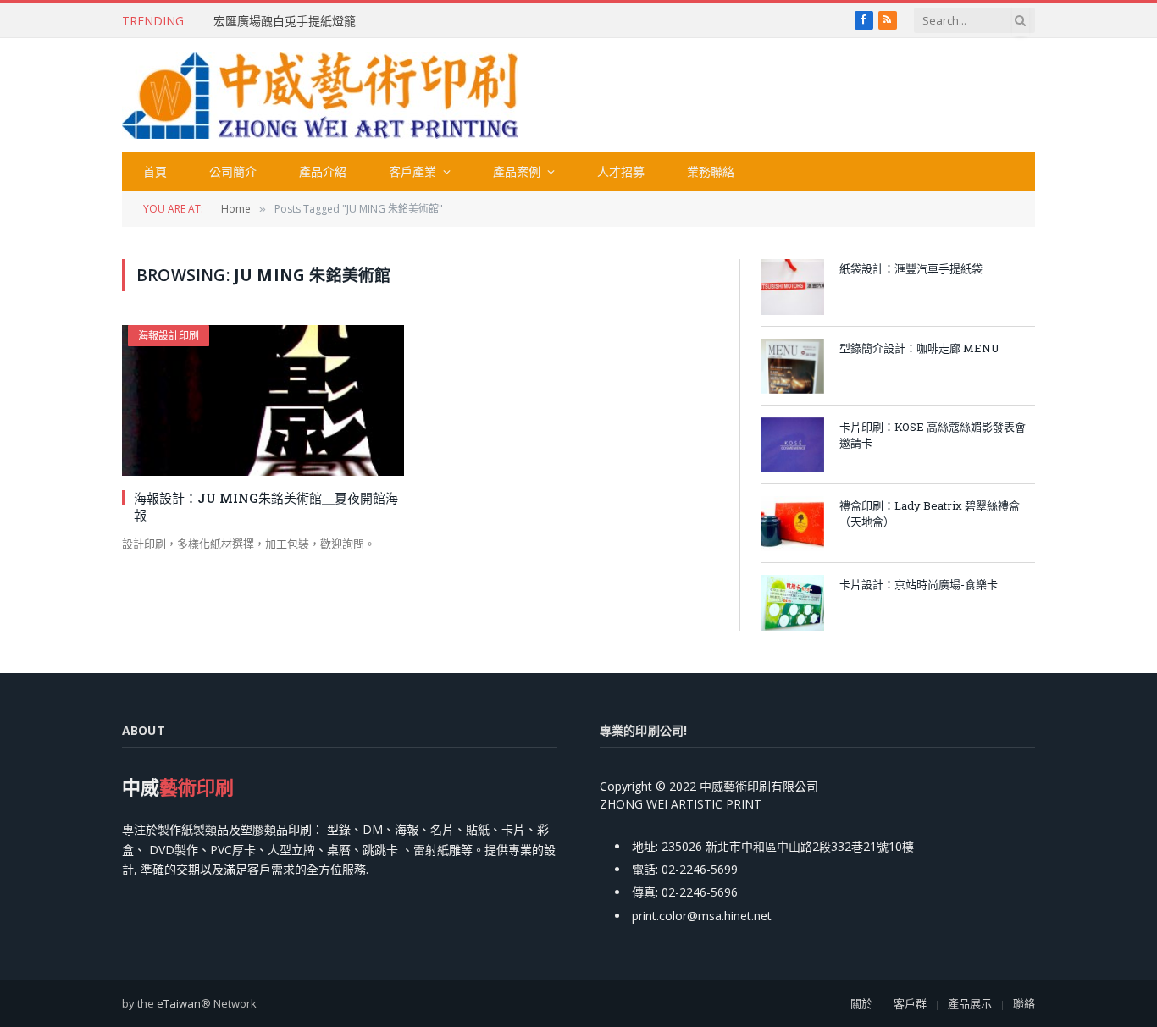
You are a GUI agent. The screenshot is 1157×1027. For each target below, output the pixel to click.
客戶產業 (412, 171)
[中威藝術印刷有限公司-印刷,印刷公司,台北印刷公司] (320, 95)
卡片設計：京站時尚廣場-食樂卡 (918, 584)
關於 (861, 1003)
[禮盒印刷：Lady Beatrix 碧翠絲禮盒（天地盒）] (792, 523)
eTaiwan (179, 1003)
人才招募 (621, 171)
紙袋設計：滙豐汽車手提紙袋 (911, 268)
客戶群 (910, 1003)
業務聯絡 (710, 171)
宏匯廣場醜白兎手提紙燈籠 (284, 21)
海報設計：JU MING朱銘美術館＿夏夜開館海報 (266, 506)
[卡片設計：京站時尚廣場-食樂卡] (792, 602)
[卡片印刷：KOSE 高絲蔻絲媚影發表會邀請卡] (792, 444)
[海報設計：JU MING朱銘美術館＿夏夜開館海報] (263, 400)
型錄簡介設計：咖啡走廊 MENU (919, 348)
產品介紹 (322, 171)
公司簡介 (233, 171)
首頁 (155, 171)
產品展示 (970, 1003)
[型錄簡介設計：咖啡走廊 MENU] (792, 366)
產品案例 (516, 171)
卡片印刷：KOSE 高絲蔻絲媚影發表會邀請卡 (932, 434)
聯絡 (1024, 1003)
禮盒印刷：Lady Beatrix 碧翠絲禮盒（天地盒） (929, 513)
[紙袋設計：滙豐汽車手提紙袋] (792, 286)
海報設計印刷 (168, 336)
